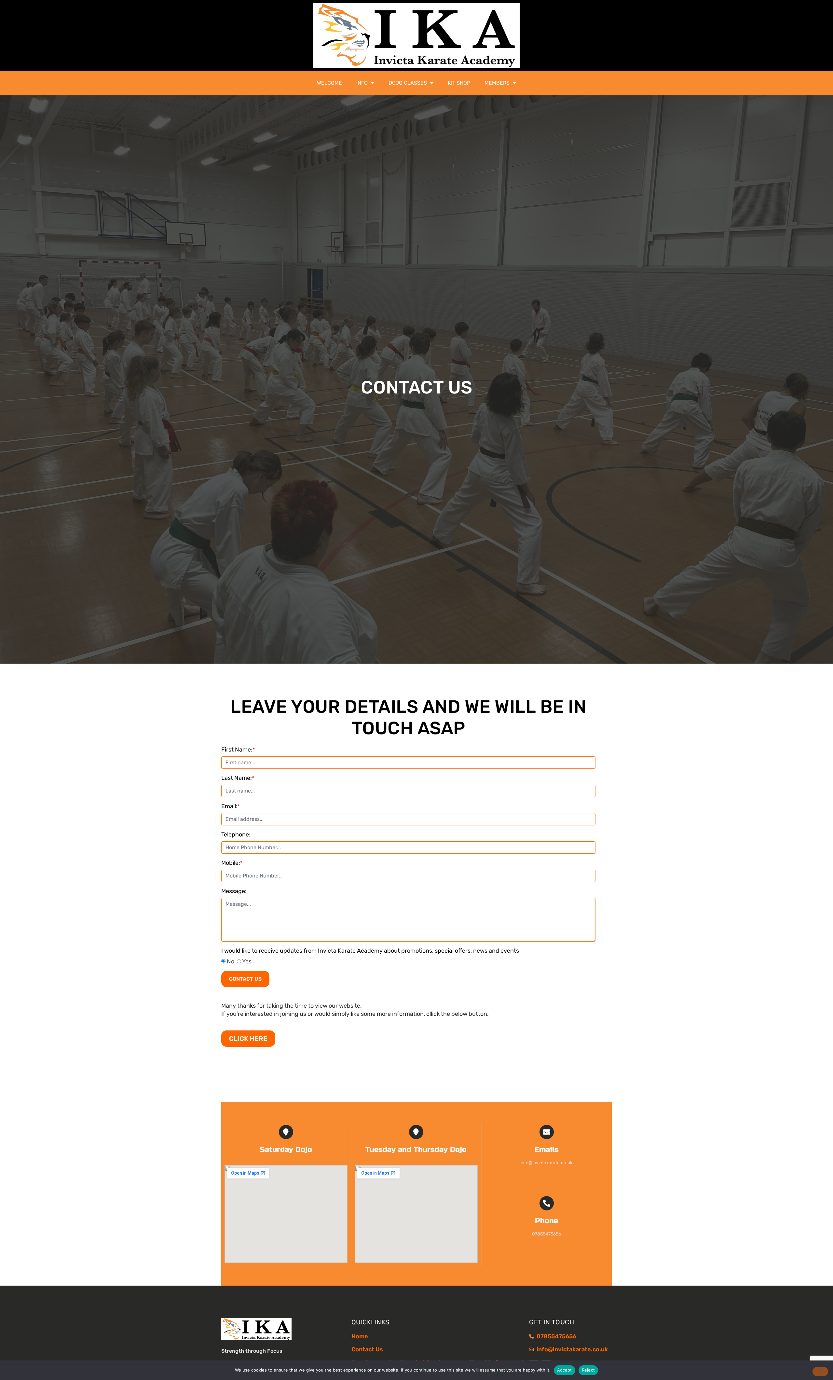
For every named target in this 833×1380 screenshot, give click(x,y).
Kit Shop (459, 83)
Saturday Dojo (286, 1149)
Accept (564, 1370)
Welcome (329, 83)
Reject (588, 1370)
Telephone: (236, 834)
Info (362, 83)
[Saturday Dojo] (286, 1132)
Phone (546, 1221)
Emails (547, 1149)
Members (497, 83)
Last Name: (237, 777)
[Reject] (820, 1371)
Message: (234, 891)
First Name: (238, 749)
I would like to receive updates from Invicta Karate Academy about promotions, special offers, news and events (370, 950)
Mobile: (231, 862)
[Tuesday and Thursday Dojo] (416, 1132)
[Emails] (546, 1132)
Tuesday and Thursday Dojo (416, 1149)
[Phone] (546, 1203)
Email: (230, 806)
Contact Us (245, 979)
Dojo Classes (408, 83)
